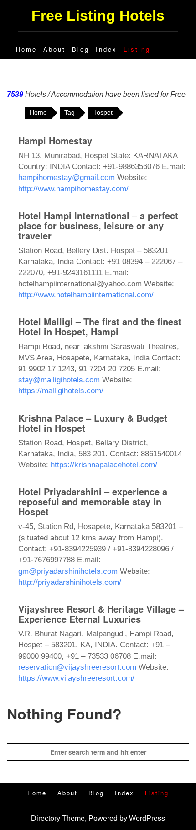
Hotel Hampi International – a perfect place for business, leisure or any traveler (98, 225)
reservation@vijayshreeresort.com (77, 667)
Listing (137, 49)
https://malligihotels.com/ (60, 390)
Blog (80, 49)
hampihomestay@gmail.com (66, 177)
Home (26, 49)
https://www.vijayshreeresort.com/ (76, 678)
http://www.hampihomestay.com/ (73, 189)
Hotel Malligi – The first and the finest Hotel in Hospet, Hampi (99, 326)
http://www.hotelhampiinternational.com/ (86, 295)
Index (106, 49)
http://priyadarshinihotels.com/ (69, 582)
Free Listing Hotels (98, 15)
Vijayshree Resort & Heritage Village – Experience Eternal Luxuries (101, 613)
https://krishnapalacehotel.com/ (104, 464)
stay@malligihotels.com (59, 379)
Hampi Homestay (55, 140)
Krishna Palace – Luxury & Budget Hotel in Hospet (92, 422)
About (54, 49)
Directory (45, 818)
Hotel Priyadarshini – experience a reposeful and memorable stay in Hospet (92, 501)
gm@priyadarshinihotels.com (68, 571)
